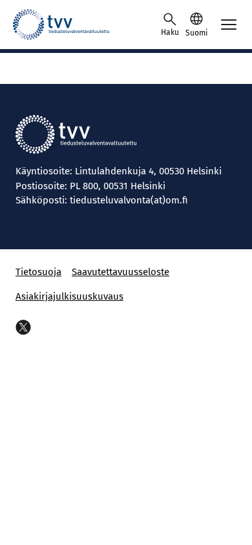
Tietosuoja (38, 272)
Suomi (196, 32)
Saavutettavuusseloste (120, 272)
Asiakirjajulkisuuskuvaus (69, 296)
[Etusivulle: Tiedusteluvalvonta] (71, 24)
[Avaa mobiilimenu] (228, 24)
